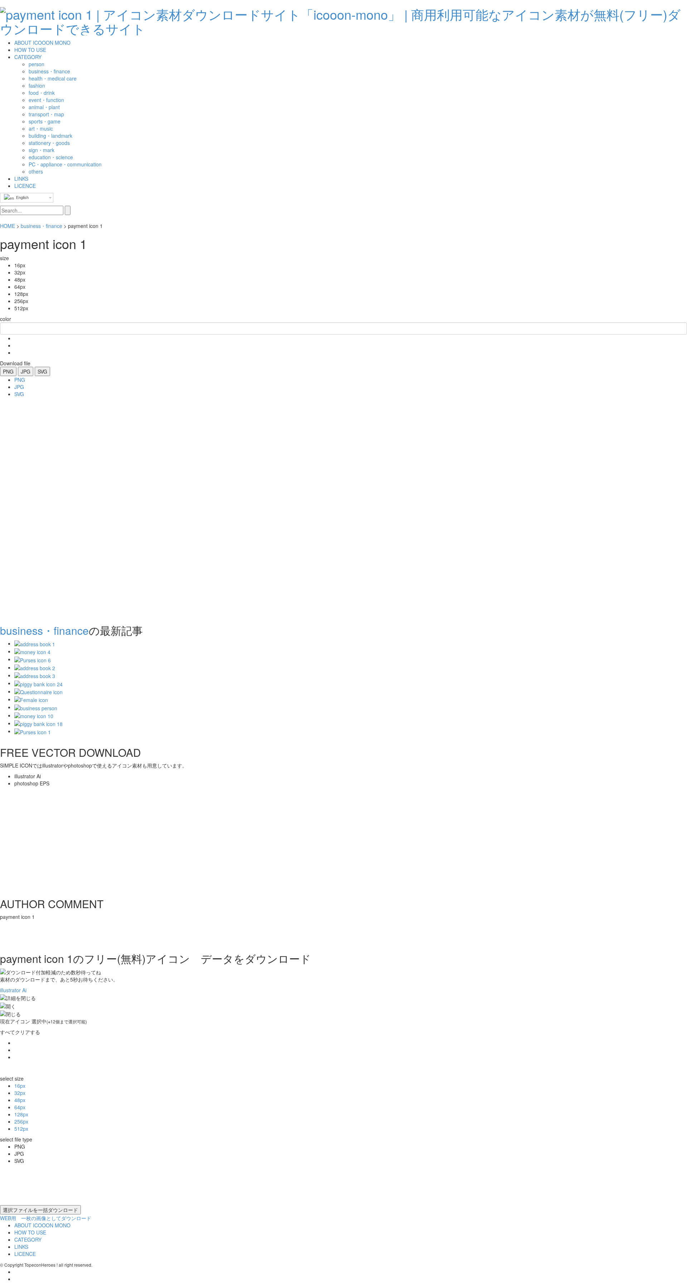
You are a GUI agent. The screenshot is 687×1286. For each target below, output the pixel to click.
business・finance (41, 225)
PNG (8, 371)
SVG (42, 371)
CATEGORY (28, 56)
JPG (25, 371)
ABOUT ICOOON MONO (42, 42)
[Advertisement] (28, 508)
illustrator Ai (13, 990)
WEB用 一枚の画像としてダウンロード (45, 1218)
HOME (7, 225)
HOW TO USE (30, 49)
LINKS (21, 178)
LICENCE (25, 185)
